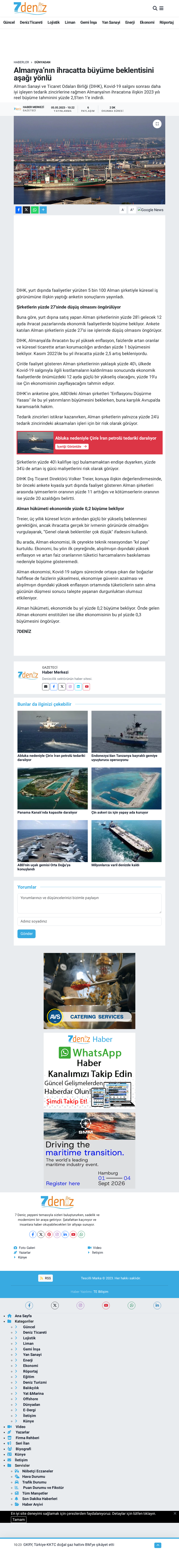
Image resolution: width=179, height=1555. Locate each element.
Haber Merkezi (55, 672)
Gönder (27, 933)
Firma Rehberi (27, 1438)
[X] (41, 1234)
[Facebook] (53, 686)
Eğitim (28, 1377)
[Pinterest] (49, 1234)
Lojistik (54, 22)
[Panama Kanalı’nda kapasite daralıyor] (52, 788)
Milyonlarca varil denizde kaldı (115, 865)
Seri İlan (22, 1443)
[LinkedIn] (65, 1234)
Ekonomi (147, 22)
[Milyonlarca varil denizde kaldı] (126, 841)
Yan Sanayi (111, 22)
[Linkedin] (78, 686)
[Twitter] (61, 686)
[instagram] (80, 1305)
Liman (70, 22)
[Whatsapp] (81, 1234)
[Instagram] (70, 686)
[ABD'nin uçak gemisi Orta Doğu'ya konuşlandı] (52, 841)
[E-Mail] (45, 686)
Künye (22, 1257)
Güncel (9, 22)
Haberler (21, 62)
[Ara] (155, 8)
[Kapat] (176, 1514)
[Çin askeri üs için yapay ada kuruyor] (126, 788)
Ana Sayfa (23, 1316)
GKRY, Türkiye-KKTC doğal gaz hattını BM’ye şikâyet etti (68, 1544)
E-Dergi (29, 1410)
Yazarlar (25, 1253)
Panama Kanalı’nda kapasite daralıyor (47, 812)
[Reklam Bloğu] (89, 991)
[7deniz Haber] (30, 8)
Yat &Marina (33, 1393)
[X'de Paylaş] (26, 210)
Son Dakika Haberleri (39, 1499)
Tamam (18, 1519)
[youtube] (106, 1305)
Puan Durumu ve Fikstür (43, 1487)
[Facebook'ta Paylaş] (18, 210)
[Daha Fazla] (43, 210)
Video (97, 1248)
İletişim (97, 1253)
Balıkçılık (30, 1388)
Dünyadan (42, 62)
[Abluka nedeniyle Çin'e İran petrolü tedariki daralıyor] (52, 731)
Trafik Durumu (34, 1482)
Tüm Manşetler (35, 1493)
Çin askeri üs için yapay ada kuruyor (119, 812)
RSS (47, 1278)
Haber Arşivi (32, 1504)
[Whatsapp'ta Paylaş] (35, 210)
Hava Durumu (33, 1476)
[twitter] (55, 1305)
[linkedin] (157, 1305)
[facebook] (29, 1305)
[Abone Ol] (151, 209)
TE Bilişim (100, 1292)
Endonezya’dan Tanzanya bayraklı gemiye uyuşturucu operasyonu (124, 758)
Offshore (30, 1399)
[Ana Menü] (161, 8)
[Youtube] (86, 686)
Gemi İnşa (88, 22)
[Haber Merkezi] (27, 675)
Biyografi (23, 1449)
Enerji (130, 22)
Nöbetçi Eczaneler (37, 1471)
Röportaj (167, 22)
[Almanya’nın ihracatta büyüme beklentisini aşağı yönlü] (89, 160)
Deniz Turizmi (34, 1382)
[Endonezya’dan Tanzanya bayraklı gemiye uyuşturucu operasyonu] (126, 731)
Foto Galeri (27, 1248)
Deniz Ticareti (31, 22)
